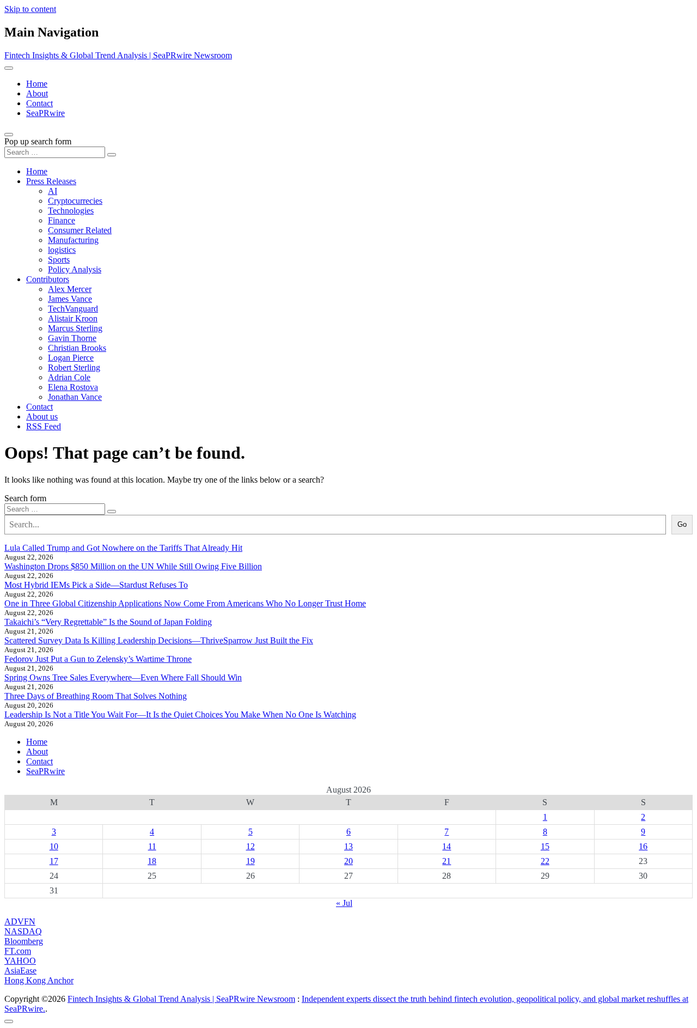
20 (348, 861)
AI (52, 191)
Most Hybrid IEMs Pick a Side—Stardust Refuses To (96, 584)
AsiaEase (20, 970)
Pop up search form (37, 141)
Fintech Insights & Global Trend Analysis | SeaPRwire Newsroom (118, 55)
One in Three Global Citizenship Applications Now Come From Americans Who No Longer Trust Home (185, 603)
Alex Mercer (69, 289)
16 (643, 846)
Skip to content (30, 9)
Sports (59, 259)
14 (446, 846)
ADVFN (19, 921)
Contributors (47, 279)
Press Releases (51, 181)
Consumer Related (80, 230)
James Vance (70, 298)
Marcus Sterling (75, 328)
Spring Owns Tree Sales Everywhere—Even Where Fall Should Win (123, 677)
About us (42, 416)
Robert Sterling (74, 367)
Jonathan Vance (75, 397)
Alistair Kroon (72, 318)
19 (250, 861)
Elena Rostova (73, 387)
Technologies (71, 210)
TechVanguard (73, 308)
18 (152, 861)
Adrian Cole (69, 377)
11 (152, 846)
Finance (61, 220)
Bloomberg (23, 941)
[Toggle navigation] (8, 68)
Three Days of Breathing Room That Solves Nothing (95, 696)
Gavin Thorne (72, 338)
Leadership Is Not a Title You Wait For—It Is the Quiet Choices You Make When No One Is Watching (180, 714)
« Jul (344, 903)
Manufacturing (73, 240)
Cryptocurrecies (75, 200)
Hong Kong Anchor (39, 980)
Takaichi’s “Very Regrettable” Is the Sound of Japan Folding (108, 621)
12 (250, 846)
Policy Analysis (74, 269)
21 (446, 861)
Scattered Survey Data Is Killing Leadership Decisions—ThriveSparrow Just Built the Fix (158, 640)
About (37, 93)
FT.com (17, 951)
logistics (62, 249)
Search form (25, 498)
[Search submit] (111, 154)
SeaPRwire (45, 113)
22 (545, 861)
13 (348, 846)
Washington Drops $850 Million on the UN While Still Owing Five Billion (133, 566)
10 (54, 846)
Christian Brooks (77, 347)
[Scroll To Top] (8, 1021)
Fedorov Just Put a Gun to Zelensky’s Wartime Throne (98, 659)
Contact (39, 103)
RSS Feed (43, 426)
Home (36, 83)
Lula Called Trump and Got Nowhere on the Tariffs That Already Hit (123, 547)
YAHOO (20, 960)
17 (54, 861)
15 (545, 846)
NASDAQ (23, 931)
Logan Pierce (71, 357)
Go (682, 524)
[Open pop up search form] (8, 134)
